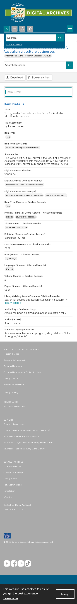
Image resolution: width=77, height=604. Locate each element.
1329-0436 (11, 258)
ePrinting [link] (8, 497)
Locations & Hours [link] (12, 466)
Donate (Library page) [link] (14, 424)
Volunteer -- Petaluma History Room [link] (21, 436)
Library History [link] (11, 378)
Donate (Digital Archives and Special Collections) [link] (27, 430)
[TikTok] (28, 563)
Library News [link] (10, 478)
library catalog (12, 302)
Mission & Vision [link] (12, 354)
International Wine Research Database (24, 184)
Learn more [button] (10, 598)
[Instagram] (21, 563)
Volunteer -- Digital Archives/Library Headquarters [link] (28, 442)
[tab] (38, 92)
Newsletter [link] (9, 491)
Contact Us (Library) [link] (13, 472)
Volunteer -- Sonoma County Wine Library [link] (24, 448)
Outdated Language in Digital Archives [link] (22, 372)
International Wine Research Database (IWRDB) (28, 55)
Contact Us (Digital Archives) (17, 505)
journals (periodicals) (26, 217)
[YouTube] (7, 563)
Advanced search (14, 44)
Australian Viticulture (16, 227)
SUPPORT (8, 420)
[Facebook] (14, 563)
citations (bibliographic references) (22, 147)
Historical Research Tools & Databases (24, 195)
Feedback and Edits (13, 509)
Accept (65, 594)
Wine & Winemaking (56, 195)
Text (8, 137)
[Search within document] (69, 65)
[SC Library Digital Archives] (38, 13)
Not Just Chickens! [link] (13, 485)
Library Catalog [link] (11, 392)
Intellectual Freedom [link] (14, 384)
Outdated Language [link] (13, 366)
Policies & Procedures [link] (14, 406)
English (9, 269)
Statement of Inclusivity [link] (15, 360)
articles (9, 217)
